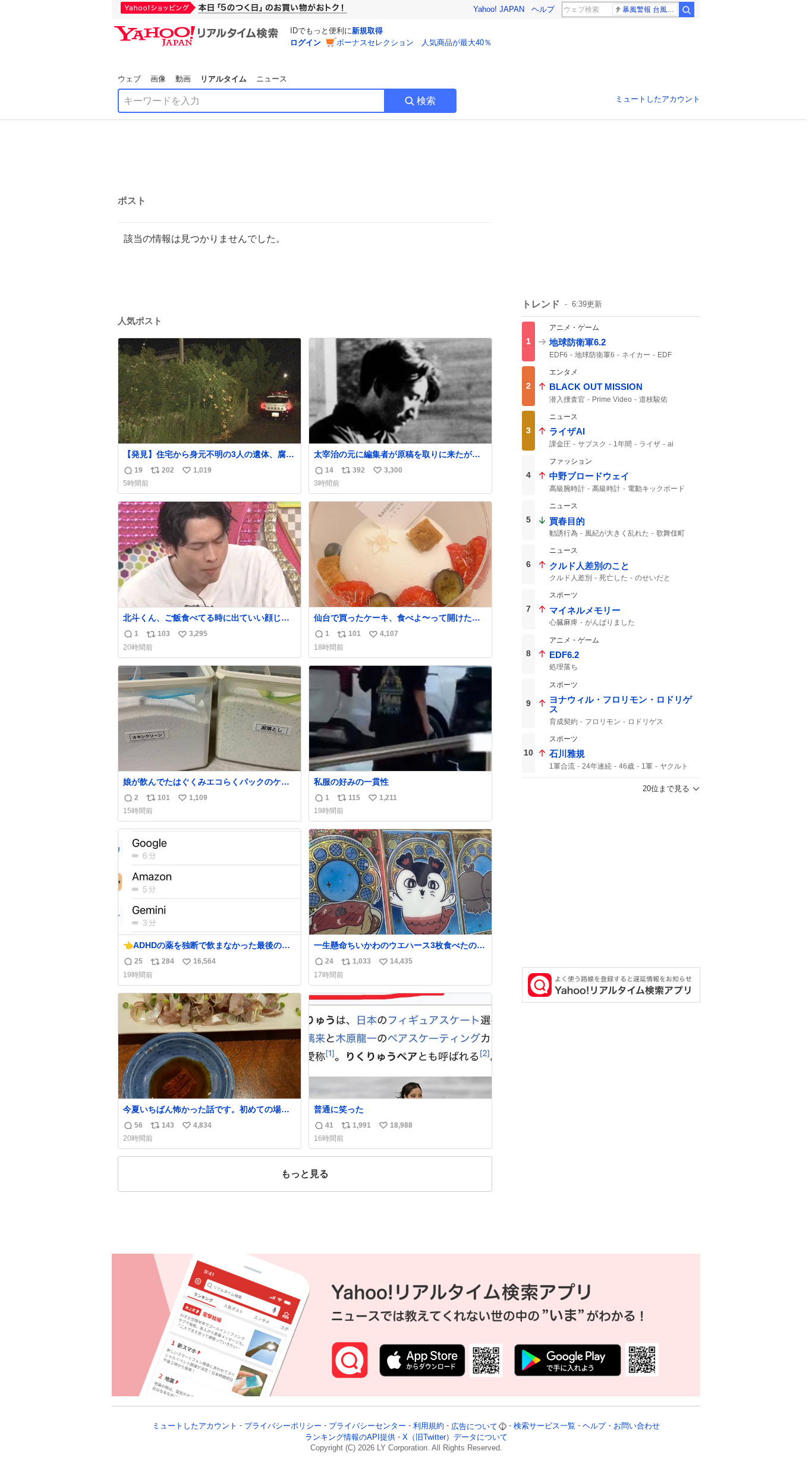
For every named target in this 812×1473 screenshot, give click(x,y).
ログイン (305, 42)
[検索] (686, 9)
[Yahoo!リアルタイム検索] (198, 29)
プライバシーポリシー (283, 1426)
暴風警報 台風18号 (650, 9)
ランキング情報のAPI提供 (350, 1437)
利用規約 (428, 1426)
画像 (158, 78)
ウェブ (129, 78)
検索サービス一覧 (544, 1426)
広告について (474, 1426)
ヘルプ (543, 9)
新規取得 (367, 30)
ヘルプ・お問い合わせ (621, 1426)
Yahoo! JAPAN (498, 9)
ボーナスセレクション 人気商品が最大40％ (414, 42)
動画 (183, 78)
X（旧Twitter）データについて (455, 1437)
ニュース (271, 78)
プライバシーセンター (367, 1426)
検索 (426, 101)
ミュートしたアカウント (657, 99)
